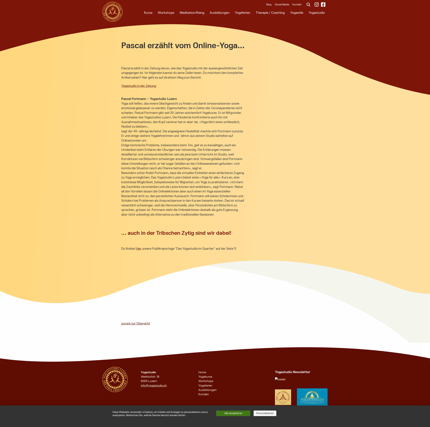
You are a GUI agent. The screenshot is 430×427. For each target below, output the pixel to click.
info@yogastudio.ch (154, 385)
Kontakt (297, 4)
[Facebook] (324, 5)
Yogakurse (205, 376)
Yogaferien (242, 12)
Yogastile (296, 12)
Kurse (148, 12)
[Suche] (308, 5)
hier (138, 248)
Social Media (282, 4)
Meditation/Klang (192, 12)
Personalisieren (265, 413)
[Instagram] (316, 5)
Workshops (166, 12)
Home (202, 372)
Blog (268, 4)
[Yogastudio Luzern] (112, 12)
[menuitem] (148, 12)
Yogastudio (317, 12)
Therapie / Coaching (270, 12)
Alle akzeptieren (233, 413)
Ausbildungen (219, 12)
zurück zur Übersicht (135, 323)
